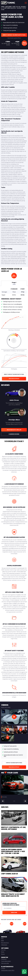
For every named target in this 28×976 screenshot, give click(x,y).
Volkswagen (4, 944)
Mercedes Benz (5, 942)
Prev (3, 801)
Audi (14, 6)
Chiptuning (8, 6)
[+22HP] (20, 931)
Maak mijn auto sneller (14, 430)
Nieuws (3, 954)
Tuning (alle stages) (6, 961)
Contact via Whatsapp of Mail (14, 762)
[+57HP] (7, 931)
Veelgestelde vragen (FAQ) (7, 970)
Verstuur (14, 912)
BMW (2, 940)
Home (2, 6)
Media (2, 952)
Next (25, 801)
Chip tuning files (5, 963)
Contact (3, 968)
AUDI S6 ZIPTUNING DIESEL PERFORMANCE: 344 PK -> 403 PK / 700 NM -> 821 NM (13, 851)
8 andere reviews (14, 434)
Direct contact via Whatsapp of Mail (14, 35)
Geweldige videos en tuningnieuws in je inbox (10, 904)
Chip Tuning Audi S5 (9, 873)
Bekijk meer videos (5, 707)
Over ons (3, 949)
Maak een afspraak (14, 378)
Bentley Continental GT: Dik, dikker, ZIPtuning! (13, 828)
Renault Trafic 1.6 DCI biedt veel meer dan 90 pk (13, 895)
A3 (17, 6)
